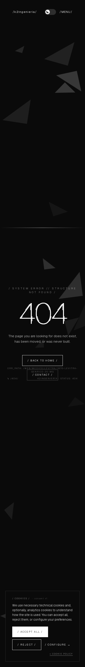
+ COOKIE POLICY (61, 653)
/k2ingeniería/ (25, 12)
